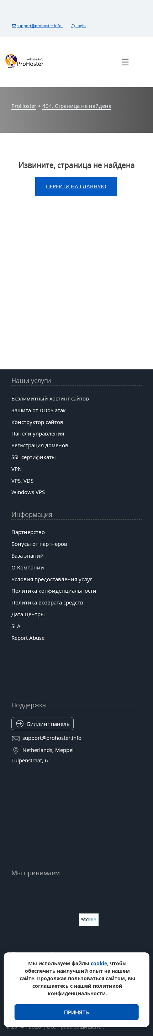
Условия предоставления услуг (51, 579)
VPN (16, 468)
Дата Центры (28, 614)
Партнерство (28, 532)
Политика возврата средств (47, 602)
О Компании (27, 567)
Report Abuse (27, 637)
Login (80, 25)
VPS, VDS (22, 480)
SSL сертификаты (33, 456)
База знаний (27, 555)
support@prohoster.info (40, 25)
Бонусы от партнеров (39, 543)
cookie (99, 963)
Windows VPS (28, 491)
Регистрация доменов (39, 445)
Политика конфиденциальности (53, 590)
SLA (16, 625)
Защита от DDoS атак (38, 410)
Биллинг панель (48, 723)
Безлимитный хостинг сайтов (50, 398)
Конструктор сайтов (37, 421)
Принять (76, 1012)
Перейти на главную (76, 186)
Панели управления (37, 433)
